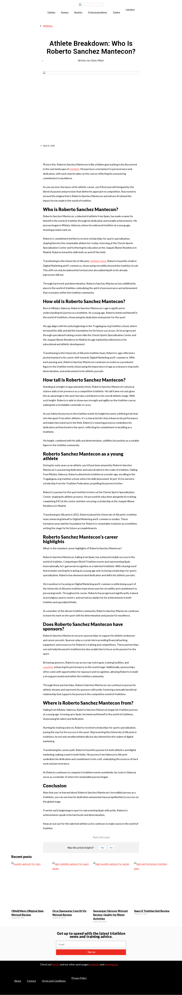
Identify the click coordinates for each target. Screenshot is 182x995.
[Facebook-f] (157, 975)
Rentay (56, 964)
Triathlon (51, 12)
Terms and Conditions (54, 980)
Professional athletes (97, 12)
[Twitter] (163, 975)
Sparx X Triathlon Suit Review (151, 911)
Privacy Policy (79, 978)
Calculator (130, 9)
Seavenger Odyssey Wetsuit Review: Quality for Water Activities (110, 914)
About (17, 980)
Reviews (65, 12)
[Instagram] (169, 979)
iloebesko (94, 964)
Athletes (48, 25)
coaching (48, 667)
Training (116, 12)
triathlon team (98, 261)
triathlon (74, 169)
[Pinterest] (169, 975)
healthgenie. (111, 964)
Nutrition (78, 12)
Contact (31, 980)
